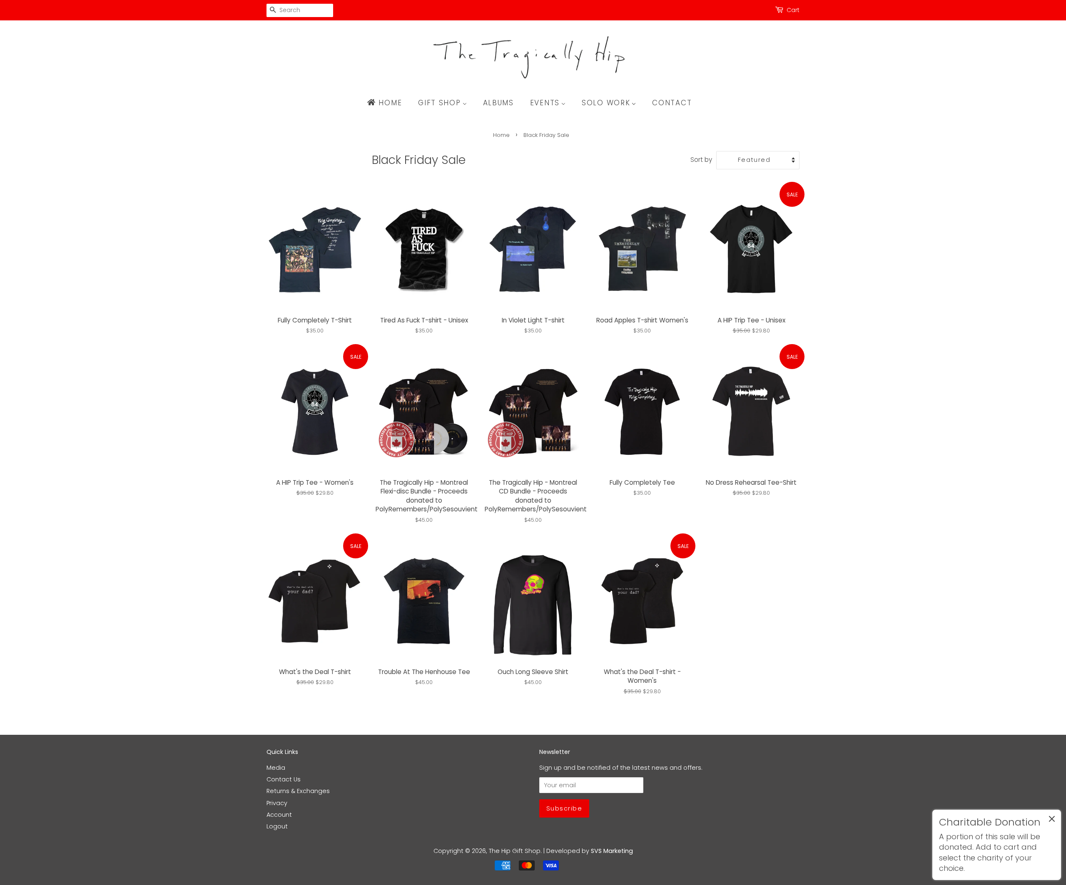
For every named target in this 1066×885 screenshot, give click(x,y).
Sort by (701, 159)
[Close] (1052, 820)
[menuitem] (388, 103)
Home (501, 135)
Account (279, 815)
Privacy (276, 803)
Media (275, 768)
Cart (793, 10)
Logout (277, 826)
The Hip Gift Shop (514, 851)
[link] (996, 845)
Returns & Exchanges (298, 791)
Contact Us (283, 779)
